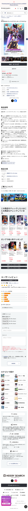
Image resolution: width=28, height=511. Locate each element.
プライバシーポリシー (20, 501)
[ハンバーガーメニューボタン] (25, 8)
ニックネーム (5, 328)
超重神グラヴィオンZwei (12, 173)
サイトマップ (14, 505)
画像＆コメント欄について (13, 283)
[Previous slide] (1, 39)
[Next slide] (27, 39)
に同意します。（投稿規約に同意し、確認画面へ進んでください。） (15, 357)
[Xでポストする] (12, 100)
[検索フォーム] (22, 8)
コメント (4, 335)
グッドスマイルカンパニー (12, 87)
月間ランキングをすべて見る (13, 268)
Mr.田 (8, 91)
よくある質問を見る (13, 463)
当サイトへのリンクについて (20, 503)
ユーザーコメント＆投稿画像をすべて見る (9, 280)
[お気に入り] (18, 8)
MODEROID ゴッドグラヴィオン (8, 162)
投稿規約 (6, 356)
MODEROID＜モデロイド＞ (12, 93)
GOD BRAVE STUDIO (14, 91)
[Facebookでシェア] (15, 100)
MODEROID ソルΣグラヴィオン (8, 163)
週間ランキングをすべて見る (13, 265)
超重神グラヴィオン (11, 95)
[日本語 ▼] (15, 8)
